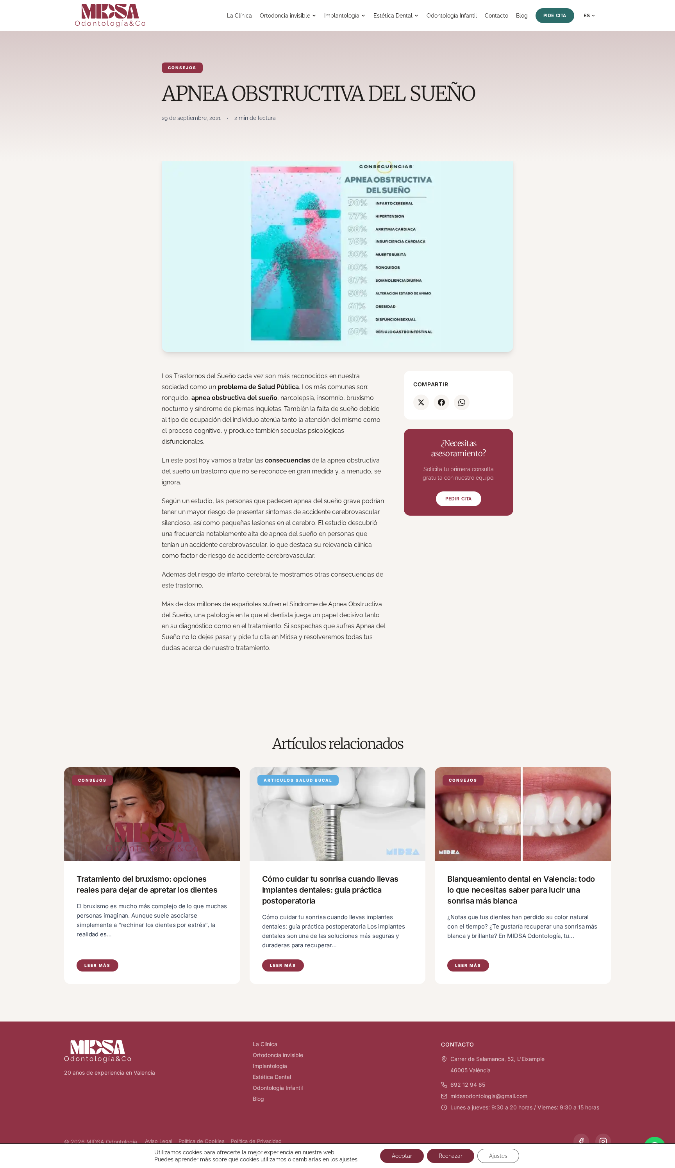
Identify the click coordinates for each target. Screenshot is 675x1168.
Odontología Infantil (452, 16)
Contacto (496, 16)
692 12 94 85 (467, 1084)
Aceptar (402, 1156)
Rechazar (450, 1156)
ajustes (348, 1159)
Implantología (341, 16)
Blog (522, 16)
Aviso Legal (158, 1141)
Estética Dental (392, 16)
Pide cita (554, 15)
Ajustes (498, 1156)
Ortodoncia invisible (285, 16)
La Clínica (239, 16)
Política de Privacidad (256, 1141)
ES (587, 15)
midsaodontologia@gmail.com (488, 1096)
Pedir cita (458, 499)
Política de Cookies (202, 1141)
